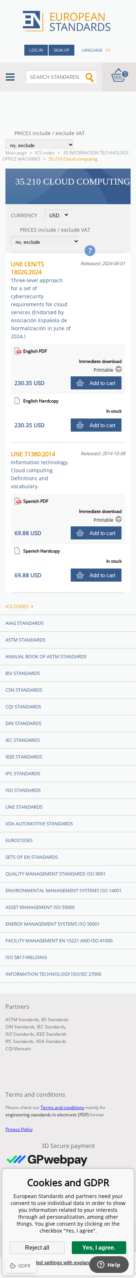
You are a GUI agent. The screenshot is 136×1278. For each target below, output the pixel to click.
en (108, 50)
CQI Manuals (18, 1049)
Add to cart (102, 383)
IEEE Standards (23, 756)
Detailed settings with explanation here (68, 1262)
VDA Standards (51, 1041)
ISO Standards (23, 790)
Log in (36, 50)
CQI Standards (23, 706)
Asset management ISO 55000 (40, 907)
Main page (16, 153)
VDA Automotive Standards (39, 823)
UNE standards (23, 807)
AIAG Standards (24, 623)
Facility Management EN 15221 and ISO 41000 (58, 940)
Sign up (61, 50)
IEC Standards (22, 740)
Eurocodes (19, 840)
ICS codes (45, 153)
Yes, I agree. (98, 1248)
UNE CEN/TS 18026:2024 (41, 300)
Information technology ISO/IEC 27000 (53, 974)
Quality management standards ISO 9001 (55, 873)
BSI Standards (22, 673)
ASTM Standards (25, 639)
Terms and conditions (62, 1107)
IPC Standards (22, 773)
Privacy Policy (19, 1129)
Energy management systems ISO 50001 (52, 924)
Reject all (37, 1248)
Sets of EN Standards (31, 857)
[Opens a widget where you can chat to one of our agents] (109, 1265)
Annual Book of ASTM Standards (46, 656)
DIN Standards (23, 723)
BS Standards (55, 1019)
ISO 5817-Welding (26, 957)
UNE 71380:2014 (40, 470)
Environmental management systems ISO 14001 (63, 890)
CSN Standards (23, 690)
